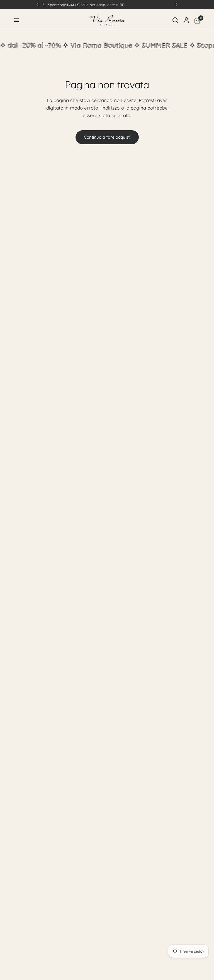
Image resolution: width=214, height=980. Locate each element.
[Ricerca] (175, 20)
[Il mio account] (186, 20)
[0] (196, 20)
